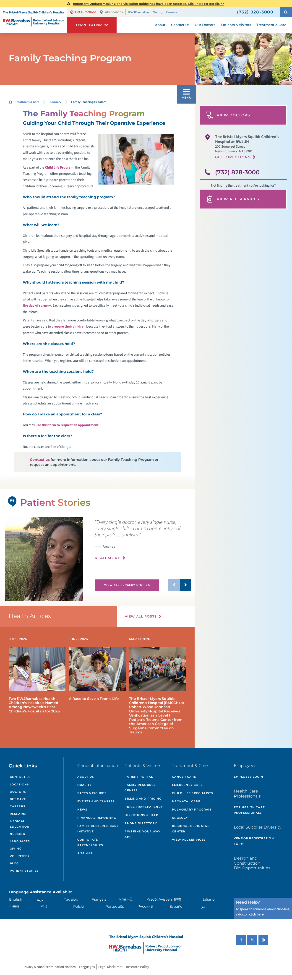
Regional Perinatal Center (190, 828)
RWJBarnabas (138, 12)
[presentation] (143, 542)
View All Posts (141, 616)
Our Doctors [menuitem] (205, 25)
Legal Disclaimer (110, 966)
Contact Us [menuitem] (180, 25)
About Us (85, 776)
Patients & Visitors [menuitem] (236, 25)
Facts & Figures (92, 793)
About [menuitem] (160, 25)
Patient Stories (24, 870)
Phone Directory (141, 823)
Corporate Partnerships (90, 842)
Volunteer (20, 856)
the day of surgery (37, 305)
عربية (40, 899)
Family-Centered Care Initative (98, 828)
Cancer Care (184, 776)
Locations (19, 784)
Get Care (18, 799)
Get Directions (85, 12)
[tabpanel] (44, 559)
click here (256, 914)
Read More (107, 558)
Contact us (40, 459)
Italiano (208, 899)
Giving (158, 12)
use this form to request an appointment (67, 425)
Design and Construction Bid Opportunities (252, 863)
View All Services (238, 199)
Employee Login (248, 776)
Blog (14, 863)
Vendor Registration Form (254, 841)
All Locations (114, 12)
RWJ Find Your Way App (142, 834)
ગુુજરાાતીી (126, 899)
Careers (171, 12)
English (15, 899)
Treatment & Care (27, 102)
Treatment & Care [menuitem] (271, 25)
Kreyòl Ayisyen (159, 899)
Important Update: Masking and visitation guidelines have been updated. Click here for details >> (148, 3)
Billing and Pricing (143, 798)
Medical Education (20, 823)
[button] (286, 12)
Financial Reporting (96, 817)
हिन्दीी (177, 899)
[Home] (33, 20)
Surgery (55, 102)
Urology (180, 817)
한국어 (14, 906)
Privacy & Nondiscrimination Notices (49, 966)
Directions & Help (141, 815)
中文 (44, 906)
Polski (78, 906)
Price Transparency (144, 806)
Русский (145, 906)
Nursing (17, 834)
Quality (84, 785)
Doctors (18, 791)
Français (99, 899)
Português (114, 906)
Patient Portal (139, 776)
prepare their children (69, 326)
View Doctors (233, 115)
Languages (20, 841)
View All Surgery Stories (127, 585)
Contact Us (20, 777)
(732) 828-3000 (237, 172)
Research (19, 814)
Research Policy (137, 966)
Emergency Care (187, 785)
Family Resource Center (140, 787)
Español (176, 906)
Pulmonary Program (191, 809)
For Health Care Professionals (249, 810)
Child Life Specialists (192, 793)
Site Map (85, 853)
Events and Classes (96, 801)
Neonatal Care (186, 801)
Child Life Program (59, 167)
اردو (204, 906)
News (82, 809)
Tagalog (71, 899)
